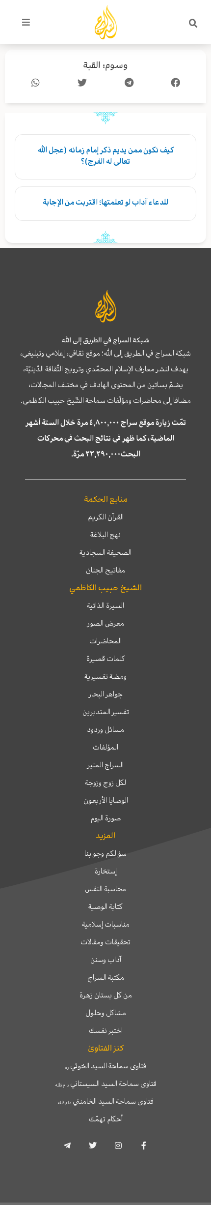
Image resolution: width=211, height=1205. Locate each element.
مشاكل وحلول (105, 1013)
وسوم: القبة (105, 65)
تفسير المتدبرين (105, 712)
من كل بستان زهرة (105, 995)
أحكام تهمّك (106, 1119)
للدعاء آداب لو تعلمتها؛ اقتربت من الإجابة (105, 202)
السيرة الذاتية (105, 605)
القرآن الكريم (106, 517)
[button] (193, 23)
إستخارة (106, 871)
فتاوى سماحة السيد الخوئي (105, 1066)
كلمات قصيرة (105, 658)
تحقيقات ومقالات (105, 942)
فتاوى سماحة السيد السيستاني (106, 1083)
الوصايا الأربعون (105, 800)
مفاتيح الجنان (105, 570)
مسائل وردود (105, 729)
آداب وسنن (105, 959)
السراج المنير (105, 765)
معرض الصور (105, 623)
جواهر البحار (106, 694)
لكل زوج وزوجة (105, 782)
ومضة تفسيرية (105, 676)
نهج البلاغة (105, 535)
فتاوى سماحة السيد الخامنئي (105, 1101)
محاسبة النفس (105, 889)
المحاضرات (105, 641)
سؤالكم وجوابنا (105, 853)
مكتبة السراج (105, 977)
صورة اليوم (105, 818)
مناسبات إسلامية (106, 924)
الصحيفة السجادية (105, 552)
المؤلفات (105, 747)
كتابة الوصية (105, 906)
